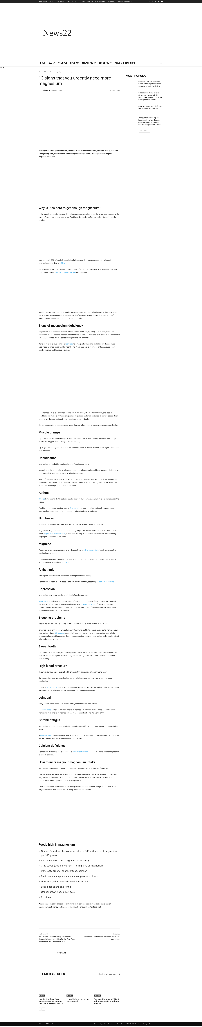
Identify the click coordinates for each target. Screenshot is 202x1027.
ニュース (102, 1024)
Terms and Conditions (156, 1024)
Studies (42, 499)
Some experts (44, 601)
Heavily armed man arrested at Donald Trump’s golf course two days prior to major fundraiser (149, 83)
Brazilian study (46, 735)
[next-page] (43, 1009)
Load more (143, 131)
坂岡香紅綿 (46, 90)
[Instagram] (152, 1)
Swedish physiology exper (65, 272)
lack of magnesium (90, 550)
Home (41, 72)
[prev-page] (40, 1009)
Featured (41, 995)
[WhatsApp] (71, 96)
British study (52, 687)
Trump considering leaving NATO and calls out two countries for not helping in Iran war (106, 1001)
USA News (111, 1024)
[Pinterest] (65, 96)
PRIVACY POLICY (131, 1024)
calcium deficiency (80, 752)
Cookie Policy (142, 1024)
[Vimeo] (158, 1)
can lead (69, 344)
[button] (160, 63)
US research (60, 633)
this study (66, 562)
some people (47, 710)
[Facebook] (149, 1)
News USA (120, 1024)
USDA (62, 263)
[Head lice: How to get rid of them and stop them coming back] (131, 109)
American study (89, 604)
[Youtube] (162, 1)
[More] (76, 96)
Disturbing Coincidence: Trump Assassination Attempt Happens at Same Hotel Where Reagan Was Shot (51, 1001)
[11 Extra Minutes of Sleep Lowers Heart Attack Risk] (79, 988)
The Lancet (74, 508)
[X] (155, 1)
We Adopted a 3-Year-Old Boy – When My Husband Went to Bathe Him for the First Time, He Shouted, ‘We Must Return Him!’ (57, 939)
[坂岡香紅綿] (40, 90)
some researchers (106, 582)
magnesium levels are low (54, 533)
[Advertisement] (119, 33)
